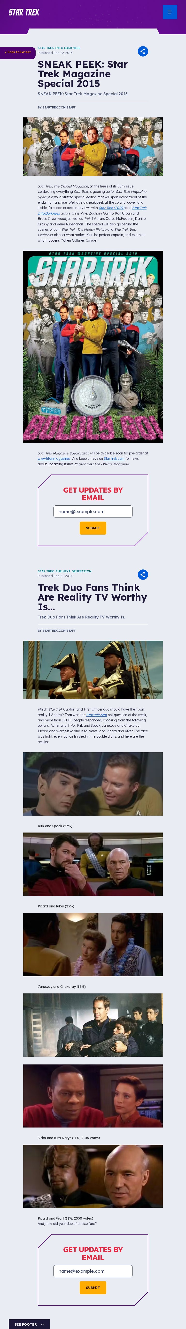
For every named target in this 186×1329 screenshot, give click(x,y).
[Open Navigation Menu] (170, 12)
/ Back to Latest (18, 52)
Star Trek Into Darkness (59, 48)
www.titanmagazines (54, 458)
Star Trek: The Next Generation (65, 571)
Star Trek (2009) (111, 208)
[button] (24, 12)
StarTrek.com (114, 458)
